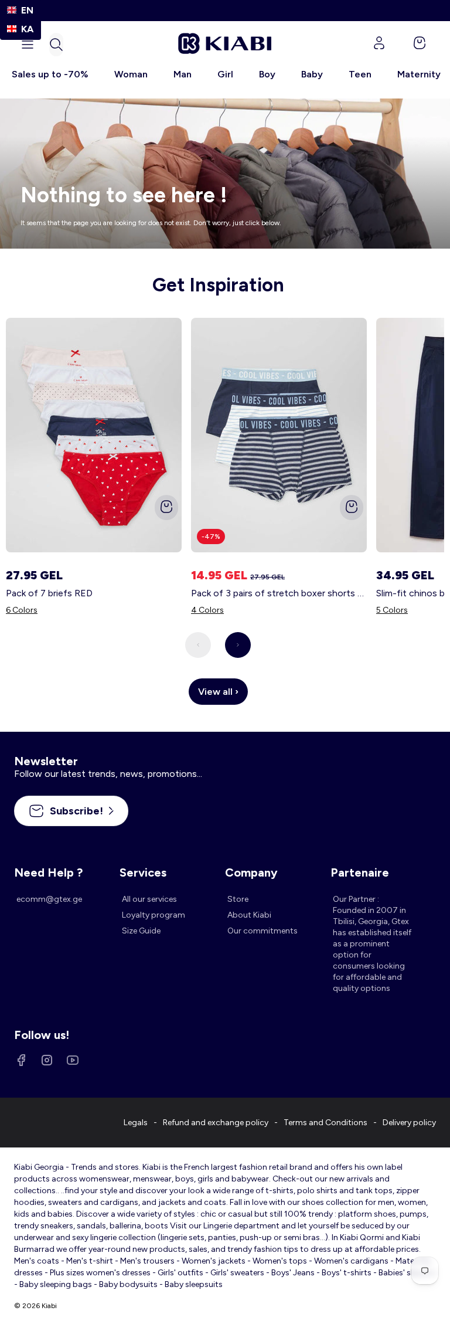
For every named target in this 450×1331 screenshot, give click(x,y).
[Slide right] (238, 645)
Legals (136, 1123)
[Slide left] (198, 645)
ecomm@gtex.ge (49, 899)
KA (27, 29)
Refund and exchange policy (215, 1123)
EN (27, 10)
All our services (149, 899)
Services (143, 872)
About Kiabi (249, 915)
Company (251, 872)
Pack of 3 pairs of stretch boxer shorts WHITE (279, 593)
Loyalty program (153, 915)
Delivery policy (409, 1123)
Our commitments (262, 931)
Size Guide (141, 931)
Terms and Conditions (325, 1123)
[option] (20, 29)
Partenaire (359, 872)
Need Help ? (48, 872)
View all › (218, 691)
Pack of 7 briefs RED (49, 593)
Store (237, 899)
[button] (56, 44)
